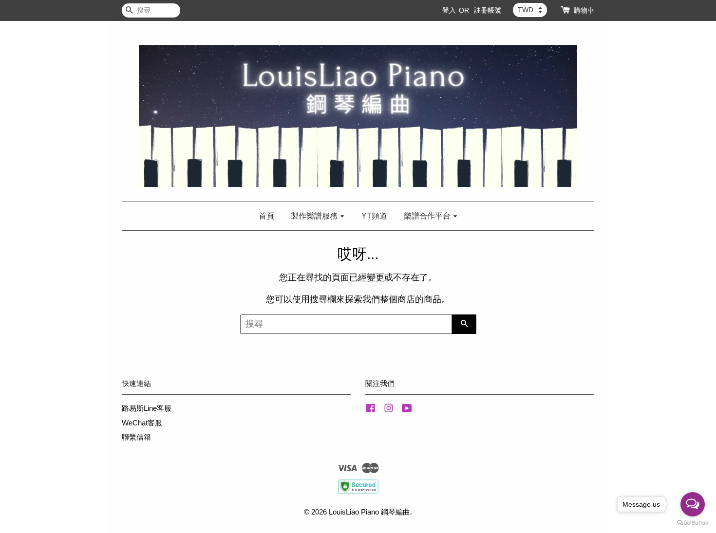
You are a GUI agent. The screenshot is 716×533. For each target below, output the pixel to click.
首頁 (266, 216)
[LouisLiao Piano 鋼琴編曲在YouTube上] (407, 409)
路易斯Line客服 (146, 408)
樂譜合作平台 (428, 216)
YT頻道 (374, 216)
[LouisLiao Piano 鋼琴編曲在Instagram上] (388, 409)
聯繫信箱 (136, 437)
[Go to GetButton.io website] (692, 523)
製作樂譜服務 (315, 216)
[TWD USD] (530, 10)
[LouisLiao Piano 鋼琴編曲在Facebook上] (370, 409)
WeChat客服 (142, 423)
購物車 (584, 10)
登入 (449, 10)
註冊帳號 (487, 10)
